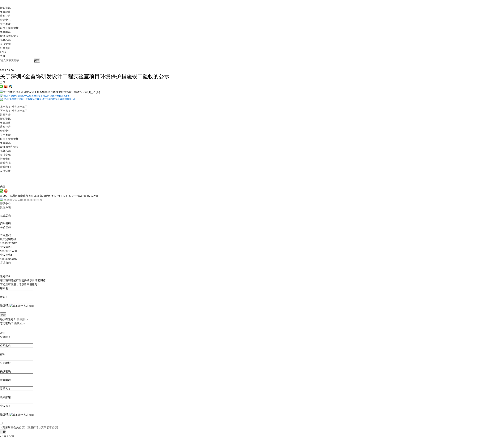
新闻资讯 (5, 8)
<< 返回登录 (7, 436)
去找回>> (19, 323)
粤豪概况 (5, 32)
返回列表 (5, 114)
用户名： (5, 288)
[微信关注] (1, 191)
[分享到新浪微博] (6, 86)
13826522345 (8, 259)
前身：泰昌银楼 (9, 28)
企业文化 (5, 44)
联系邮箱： (6, 397)
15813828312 (8, 243)
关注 (2, 186)
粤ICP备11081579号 (63, 195)
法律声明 (5, 207)
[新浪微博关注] (6, 191)
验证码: (4, 305)
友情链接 (5, 171)
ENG (3, 52)
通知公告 (5, 16)
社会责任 (5, 48)
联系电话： (6, 380)
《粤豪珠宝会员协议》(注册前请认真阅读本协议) (29, 427)
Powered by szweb (87, 195)
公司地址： (6, 363)
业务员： (5, 406)
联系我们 (5, 167)
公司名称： (6, 345)
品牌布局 (5, 40)
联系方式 (5, 163)
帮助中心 (5, 203)
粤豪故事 (5, 12)
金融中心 (5, 20)
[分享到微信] (1, 86)
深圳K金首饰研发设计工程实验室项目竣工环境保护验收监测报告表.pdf (39, 99)
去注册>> (22, 319)
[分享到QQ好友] (10, 86)
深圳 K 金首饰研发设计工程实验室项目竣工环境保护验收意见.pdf (36, 95)
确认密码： (6, 371)
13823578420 (8, 251)
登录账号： (6, 337)
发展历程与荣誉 (9, 36)
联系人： (5, 388)
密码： (4, 297)
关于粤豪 (5, 24)
